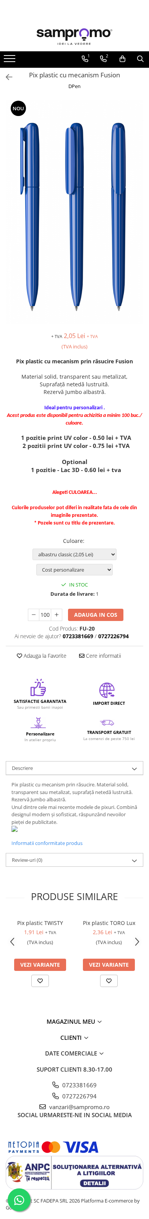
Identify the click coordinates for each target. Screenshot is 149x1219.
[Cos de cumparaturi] (122, 59)
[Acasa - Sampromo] (74, 37)
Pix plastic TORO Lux (109, 923)
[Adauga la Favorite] (40, 981)
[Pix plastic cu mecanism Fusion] (74, 212)
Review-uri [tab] (27, 859)
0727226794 (79, 1096)
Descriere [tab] (22, 768)
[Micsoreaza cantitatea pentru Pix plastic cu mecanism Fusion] (33, 615)
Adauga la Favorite (44, 655)
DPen (74, 86)
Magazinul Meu (72, 1021)
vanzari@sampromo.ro (79, 1107)
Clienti (71, 1037)
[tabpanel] (74, 212)
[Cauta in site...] (140, 59)
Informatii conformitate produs (47, 843)
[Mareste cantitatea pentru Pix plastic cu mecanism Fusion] (56, 615)
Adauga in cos (95, 614)
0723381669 (79, 1085)
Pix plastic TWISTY (40, 923)
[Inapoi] (5, 77)
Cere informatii (102, 655)
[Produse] (10, 61)
